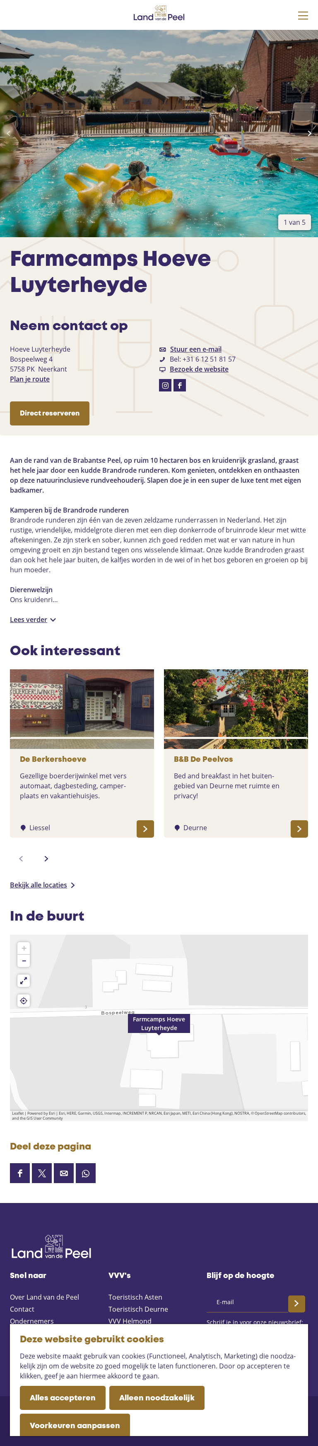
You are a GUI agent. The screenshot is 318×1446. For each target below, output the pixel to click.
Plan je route (30, 379)
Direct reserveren (50, 414)
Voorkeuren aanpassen (75, 1426)
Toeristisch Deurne (138, 1309)
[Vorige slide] (8, 133)
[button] (159, 1028)
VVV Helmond (130, 1321)
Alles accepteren (63, 1398)
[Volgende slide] (310, 133)
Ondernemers (32, 1321)
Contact (22, 1309)
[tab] (294, 222)
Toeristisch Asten (135, 1297)
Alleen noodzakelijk (157, 1398)
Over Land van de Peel (44, 1297)
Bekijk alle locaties (38, 884)
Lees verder (28, 619)
